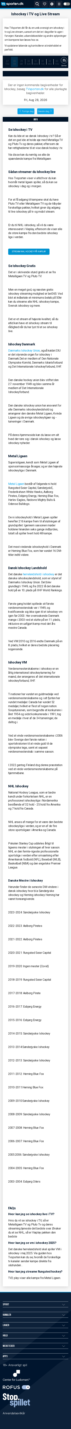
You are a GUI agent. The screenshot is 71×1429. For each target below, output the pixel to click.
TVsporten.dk (35, 89)
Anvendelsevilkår (14, 1413)
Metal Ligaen (16, 484)
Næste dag (43, 111)
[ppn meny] (59, 4)
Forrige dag (27, 111)
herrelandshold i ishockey (38, 574)
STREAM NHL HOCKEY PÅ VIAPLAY (29, 251)
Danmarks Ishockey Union (24, 350)
